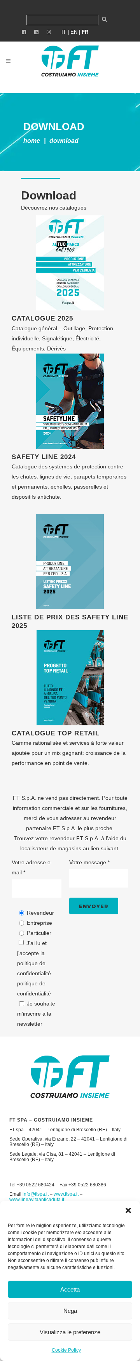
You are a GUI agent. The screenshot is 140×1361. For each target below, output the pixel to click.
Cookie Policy (66, 1350)
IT (63, 32)
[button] (128, 1210)
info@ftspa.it (36, 1194)
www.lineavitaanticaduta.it (36, 1199)
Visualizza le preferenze (70, 1332)
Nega (70, 1310)
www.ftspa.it (66, 1194)
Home (31, 140)
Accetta (70, 1289)
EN (73, 32)
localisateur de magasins (50, 848)
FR (85, 32)
